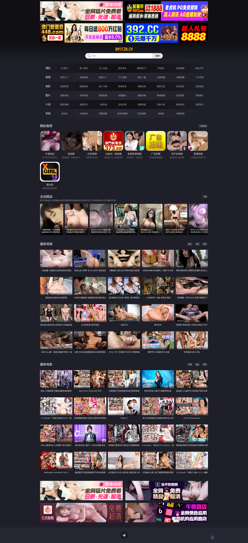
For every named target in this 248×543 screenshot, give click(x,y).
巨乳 (197, 244)
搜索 (158, 55)
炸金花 (161, 68)
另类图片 (199, 95)
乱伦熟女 (180, 86)
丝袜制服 (161, 77)
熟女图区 (180, 95)
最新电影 (46, 364)
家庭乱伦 (84, 104)
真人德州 (84, 68)
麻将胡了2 (141, 68)
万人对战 (103, 68)
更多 (205, 244)
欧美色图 (103, 95)
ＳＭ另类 (199, 77)
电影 (48, 86)
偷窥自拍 (64, 95)
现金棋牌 (180, 68)
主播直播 (180, 77)
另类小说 (161, 104)
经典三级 (161, 86)
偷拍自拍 (84, 86)
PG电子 (64, 68)
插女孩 (64, 113)
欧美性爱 (122, 86)
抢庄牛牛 (199, 68)
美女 (190, 244)
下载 (205, 196)
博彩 (48, 68)
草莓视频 (103, 113)
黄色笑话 (180, 104)
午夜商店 (84, 113)
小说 (48, 104)
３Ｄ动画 (122, 77)
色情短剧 (180, 113)
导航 (48, 113)
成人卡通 (103, 86)
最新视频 (46, 244)
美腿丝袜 (142, 95)
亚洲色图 (84, 95)
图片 (48, 95)
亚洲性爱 (64, 86)
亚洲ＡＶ (64, 77)
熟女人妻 (142, 77)
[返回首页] (212, 537)
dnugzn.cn (124, 49)
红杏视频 (142, 113)
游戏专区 (122, 68)
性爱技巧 (199, 104)
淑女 (197, 364)
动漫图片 (122, 95)
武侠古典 (122, 104)
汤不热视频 (122, 113)
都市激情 (64, 104)
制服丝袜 (142, 86)
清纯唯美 (161, 95)
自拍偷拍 (84, 77)
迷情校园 (142, 104)
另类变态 (199, 86)
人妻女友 (103, 104)
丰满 (190, 364)
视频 (48, 77)
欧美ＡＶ (103, 77)
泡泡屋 (161, 113)
